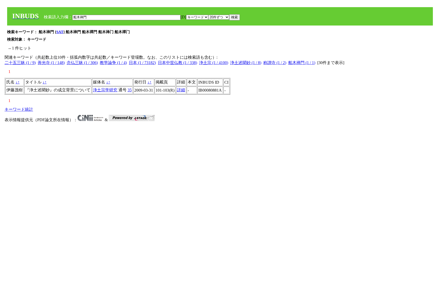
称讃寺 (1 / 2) (274, 62)
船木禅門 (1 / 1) (301, 62)
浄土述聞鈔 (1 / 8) (245, 62)
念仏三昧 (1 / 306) (82, 62)
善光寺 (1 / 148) (51, 62)
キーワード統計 (19, 109)
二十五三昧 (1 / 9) (20, 62)
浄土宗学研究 (105, 90)
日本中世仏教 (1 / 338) (177, 62)
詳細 (181, 90)
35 (130, 90)
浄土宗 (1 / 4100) (213, 62)
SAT (59, 32)
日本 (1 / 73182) (142, 62)
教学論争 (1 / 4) (113, 62)
